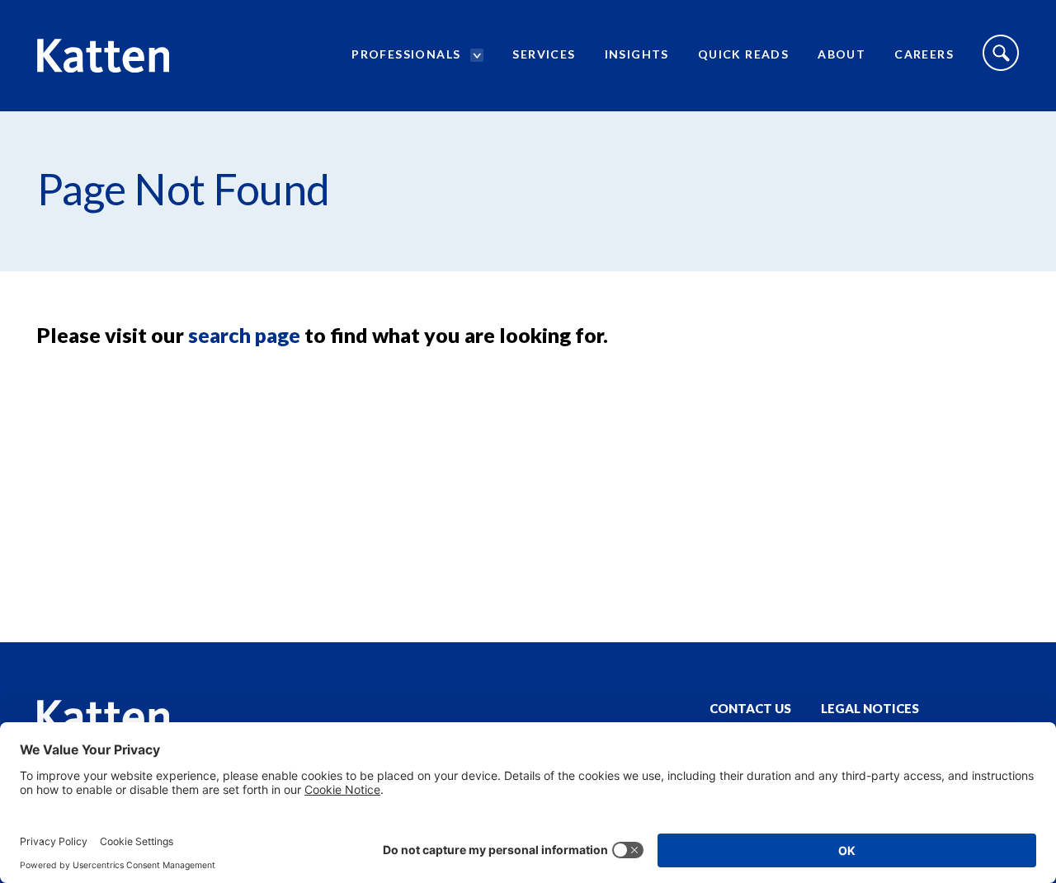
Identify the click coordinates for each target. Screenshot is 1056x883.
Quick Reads (743, 54)
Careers (924, 54)
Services (543, 54)
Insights (637, 54)
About (841, 54)
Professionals (405, 54)
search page (244, 334)
